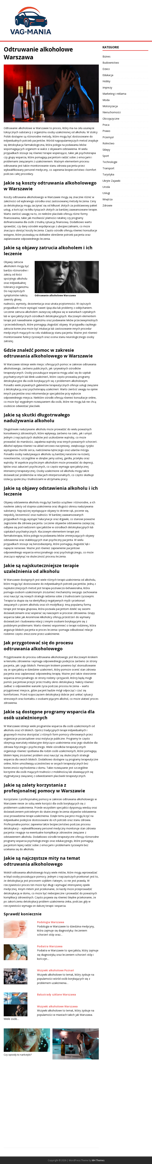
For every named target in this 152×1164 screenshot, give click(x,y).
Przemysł (108, 137)
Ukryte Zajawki (111, 180)
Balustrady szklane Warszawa (56, 994)
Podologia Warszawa (50, 922)
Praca (106, 124)
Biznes (106, 56)
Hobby (106, 81)
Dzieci (106, 69)
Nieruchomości (112, 112)
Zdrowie (107, 205)
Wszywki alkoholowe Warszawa (57, 1006)
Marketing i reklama (114, 93)
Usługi (106, 193)
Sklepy (106, 149)
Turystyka (108, 174)
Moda (106, 100)
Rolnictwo (108, 143)
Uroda (106, 187)
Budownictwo (111, 62)
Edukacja (108, 75)
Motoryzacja (110, 106)
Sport (106, 156)
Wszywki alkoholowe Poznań (55, 970)
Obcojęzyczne (111, 118)
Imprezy (107, 87)
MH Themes (98, 1160)
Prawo (106, 131)
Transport (108, 168)
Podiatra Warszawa (49, 946)
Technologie (110, 162)
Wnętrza (108, 199)
